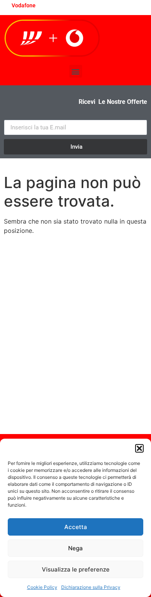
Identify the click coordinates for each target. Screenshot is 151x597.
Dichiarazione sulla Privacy (90, 587)
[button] (139, 448)
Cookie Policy (42, 587)
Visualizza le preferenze (76, 569)
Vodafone (24, 5)
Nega (75, 548)
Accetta (75, 527)
